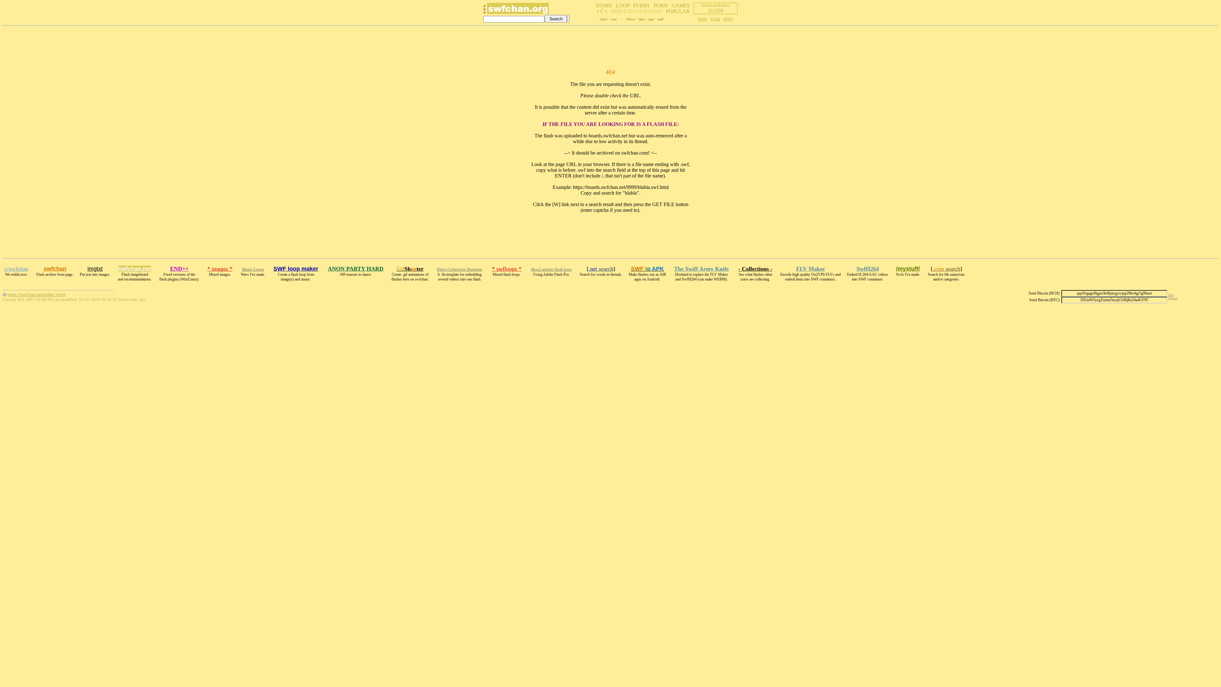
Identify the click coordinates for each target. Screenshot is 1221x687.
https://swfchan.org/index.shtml (37, 294)
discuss (1172, 298)
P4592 (728, 19)
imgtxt (95, 269)
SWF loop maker (295, 269)
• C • (602, 11)
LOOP (622, 5)
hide (1171, 295)
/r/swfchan (16, 269)
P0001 (702, 19)
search (601, 269)
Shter (410, 269)
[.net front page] (484, 11)
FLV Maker (810, 269)
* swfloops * (506, 269)
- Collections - (755, 269)
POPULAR (678, 11)
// (604, 19)
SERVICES (623, 11)
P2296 (715, 19)
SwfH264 (868, 269)
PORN (661, 5)
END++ (179, 269)
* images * (219, 269)
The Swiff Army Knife (701, 269)
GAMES (681, 5)
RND (656, 11)
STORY (604, 5)
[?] (639, 11)
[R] (646, 11)
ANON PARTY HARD (355, 269)
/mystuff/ (908, 269)
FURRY (641, 5)
